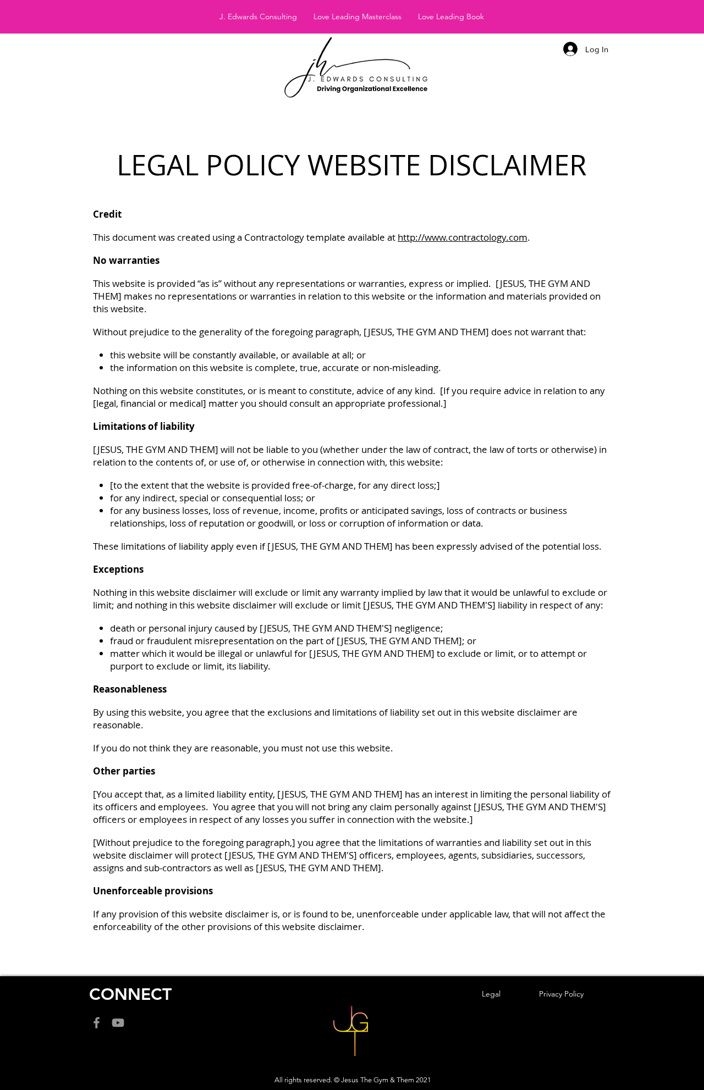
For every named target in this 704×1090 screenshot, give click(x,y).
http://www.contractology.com (462, 237)
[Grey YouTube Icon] (118, 1022)
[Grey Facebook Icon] (96, 1022)
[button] (258, 16)
